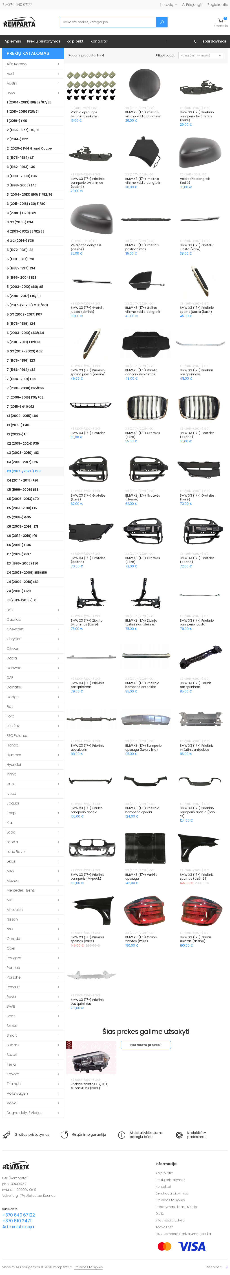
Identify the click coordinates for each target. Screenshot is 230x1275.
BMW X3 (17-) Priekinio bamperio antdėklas (142, 685)
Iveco (11, 793)
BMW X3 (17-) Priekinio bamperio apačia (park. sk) (198, 812)
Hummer (14, 754)
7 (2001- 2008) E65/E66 (25, 388)
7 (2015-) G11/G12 (20, 406)
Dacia (12, 658)
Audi (10, 73)
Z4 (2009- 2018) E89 (23, 582)
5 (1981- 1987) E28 (20, 259)
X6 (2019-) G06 (19, 545)
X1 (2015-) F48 (18, 425)
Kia (9, 822)
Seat (11, 1016)
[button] (221, 22)
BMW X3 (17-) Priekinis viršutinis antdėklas (196, 747)
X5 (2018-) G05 (19, 517)
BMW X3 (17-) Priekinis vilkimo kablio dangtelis (143, 114)
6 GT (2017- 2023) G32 (25, 351)
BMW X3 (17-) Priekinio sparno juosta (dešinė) (88, 372)
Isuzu (11, 784)
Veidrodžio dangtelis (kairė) (195, 181)
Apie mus (12, 41)
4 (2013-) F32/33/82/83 (25, 231)
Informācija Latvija (170, 1220)
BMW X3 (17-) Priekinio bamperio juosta (197, 622)
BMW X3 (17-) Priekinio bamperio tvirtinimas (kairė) (197, 116)
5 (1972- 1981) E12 (20, 250)
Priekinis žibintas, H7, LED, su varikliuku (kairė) (89, 1086)
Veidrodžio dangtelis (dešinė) (86, 247)
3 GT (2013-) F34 (20, 222)
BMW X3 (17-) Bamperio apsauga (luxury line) (143, 747)
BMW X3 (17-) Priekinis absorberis (87, 747)
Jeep (11, 813)
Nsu (10, 929)
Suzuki (12, 1054)
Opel (11, 948)
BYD (10, 609)
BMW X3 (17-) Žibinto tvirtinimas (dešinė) (141, 622)
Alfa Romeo (17, 64)
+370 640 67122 (19, 4)
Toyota (13, 1074)
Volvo (12, 1103)
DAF (10, 677)
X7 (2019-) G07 (19, 554)
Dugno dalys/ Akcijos (24, 1112)
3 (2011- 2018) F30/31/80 (26, 204)
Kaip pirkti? (164, 1173)
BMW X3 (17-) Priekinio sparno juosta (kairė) (197, 309)
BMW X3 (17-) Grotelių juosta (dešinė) (87, 309)
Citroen (13, 648)
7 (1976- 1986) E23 (21, 360)
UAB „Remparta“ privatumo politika (183, 1234)
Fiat (10, 706)
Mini (10, 900)
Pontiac (13, 967)
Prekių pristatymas (44, 41)
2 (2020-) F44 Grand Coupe (29, 148)
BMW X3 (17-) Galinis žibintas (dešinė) (195, 939)
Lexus (11, 861)
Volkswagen (17, 1093)
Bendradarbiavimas (172, 1193)
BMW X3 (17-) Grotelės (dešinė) (197, 435)
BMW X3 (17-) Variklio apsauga (141, 876)
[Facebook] (227, 1267)
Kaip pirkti (75, 41)
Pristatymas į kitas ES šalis (176, 1207)
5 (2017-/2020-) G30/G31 (27, 305)
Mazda (13, 880)
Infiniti (11, 774)
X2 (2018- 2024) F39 (23, 443)
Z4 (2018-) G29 (19, 591)
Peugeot (14, 958)
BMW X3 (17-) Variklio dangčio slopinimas (141, 372)
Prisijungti (194, 4)
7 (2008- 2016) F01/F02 (25, 397)
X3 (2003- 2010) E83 (23, 452)
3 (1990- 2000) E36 (22, 176)
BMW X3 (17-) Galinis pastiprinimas (195, 685)
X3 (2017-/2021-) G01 (24, 471)
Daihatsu (14, 687)
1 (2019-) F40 (17, 121)
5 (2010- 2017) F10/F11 (24, 296)
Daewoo (14, 667)
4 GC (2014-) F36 (20, 240)
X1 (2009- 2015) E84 (22, 416)
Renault (13, 987)
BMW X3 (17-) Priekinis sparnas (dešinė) (196, 876)
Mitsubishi (15, 909)
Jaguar (13, 803)
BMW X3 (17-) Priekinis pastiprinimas (142, 247)
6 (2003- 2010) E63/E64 (25, 333)
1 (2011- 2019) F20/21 (23, 111)
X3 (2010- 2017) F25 (22, 462)
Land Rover (16, 851)
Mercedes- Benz (21, 890)
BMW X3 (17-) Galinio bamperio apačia (87, 810)
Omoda (13, 938)
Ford (10, 716)
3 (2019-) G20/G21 (21, 213)
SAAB (11, 1006)
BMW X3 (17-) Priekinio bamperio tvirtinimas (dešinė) (88, 183)
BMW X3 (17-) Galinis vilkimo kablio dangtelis (143, 309)
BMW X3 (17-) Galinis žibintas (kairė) (141, 939)
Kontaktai (99, 41)
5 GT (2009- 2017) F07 (24, 314)
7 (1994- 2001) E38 (21, 379)
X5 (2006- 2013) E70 (23, 499)
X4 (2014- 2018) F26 (22, 480)
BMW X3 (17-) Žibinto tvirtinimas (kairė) (87, 622)
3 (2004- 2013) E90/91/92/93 (30, 194)
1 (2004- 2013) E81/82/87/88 (29, 102)
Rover (11, 996)
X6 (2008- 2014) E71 (22, 526)
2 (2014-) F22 (17, 139)
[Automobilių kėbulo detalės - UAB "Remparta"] (19, 22)
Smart (12, 1035)
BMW (11, 93)
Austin (12, 83)
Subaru (13, 1045)
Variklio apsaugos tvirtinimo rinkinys (84, 114)
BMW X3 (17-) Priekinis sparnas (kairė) (87, 939)
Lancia (12, 842)
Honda (12, 745)
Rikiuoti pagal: (165, 55)
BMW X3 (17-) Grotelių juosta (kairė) (197, 247)
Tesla (11, 1064)
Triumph (14, 1083)
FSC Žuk (13, 725)
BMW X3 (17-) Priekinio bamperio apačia (142, 810)
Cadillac (14, 619)
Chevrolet (15, 629)
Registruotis (218, 4)
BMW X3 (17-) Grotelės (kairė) (142, 435)
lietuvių (166, 4)
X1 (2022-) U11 (18, 434)
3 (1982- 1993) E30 (21, 167)
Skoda (12, 1025)
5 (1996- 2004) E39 (21, 277)
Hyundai (14, 764)
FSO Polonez (17, 735)
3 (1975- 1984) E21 (20, 157)
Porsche (14, 977)
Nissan (12, 919)
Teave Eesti (164, 1227)
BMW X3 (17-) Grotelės (88, 433)
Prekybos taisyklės (170, 1200)
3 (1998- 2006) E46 (21, 185)
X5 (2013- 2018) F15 (22, 508)
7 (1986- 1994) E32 (21, 369)
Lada (11, 832)
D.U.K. (160, 1213)
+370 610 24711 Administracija (18, 1224)
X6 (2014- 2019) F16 (22, 535)
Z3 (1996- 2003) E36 (22, 563)
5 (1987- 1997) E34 (21, 268)
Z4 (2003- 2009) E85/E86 (27, 572)
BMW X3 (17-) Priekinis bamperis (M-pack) (87, 876)
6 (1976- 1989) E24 (21, 323)
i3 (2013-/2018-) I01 (22, 600)
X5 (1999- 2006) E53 (22, 489)
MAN (10, 871)
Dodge (13, 696)
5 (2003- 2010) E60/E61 (25, 287)
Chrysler (13, 638)
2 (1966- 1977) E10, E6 (23, 130)
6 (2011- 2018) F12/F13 (23, 342)
